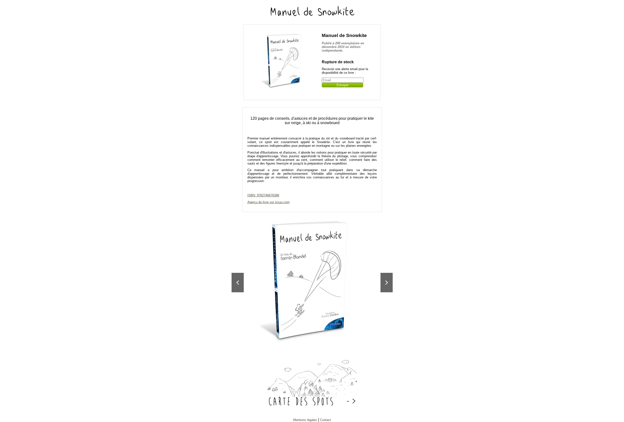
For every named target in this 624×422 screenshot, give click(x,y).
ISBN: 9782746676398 (263, 195)
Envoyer (342, 85)
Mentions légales (305, 420)
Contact (325, 420)
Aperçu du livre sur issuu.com (268, 202)
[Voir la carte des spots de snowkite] (312, 395)
